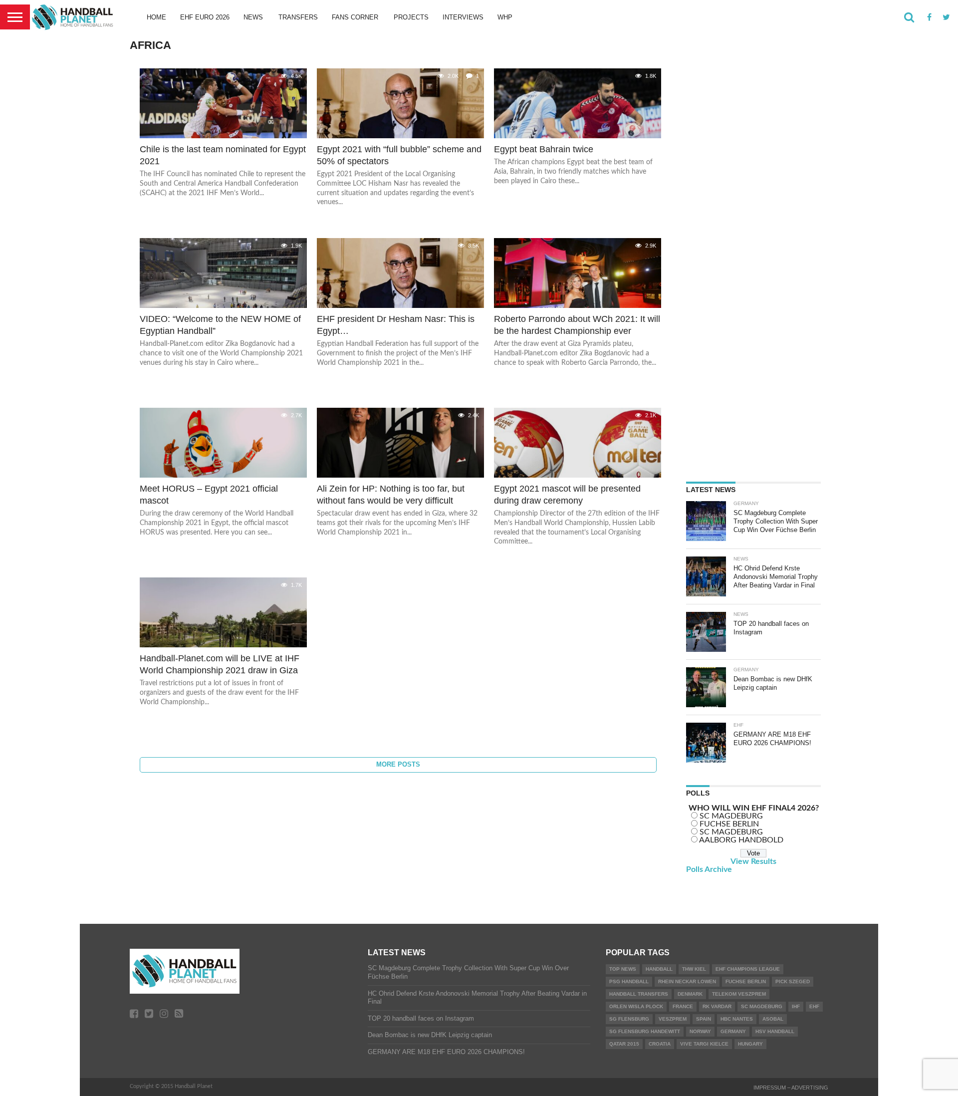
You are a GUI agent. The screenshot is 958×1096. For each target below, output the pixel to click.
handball (659, 969)
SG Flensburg (629, 1019)
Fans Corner (355, 17)
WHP (504, 17)
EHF (814, 1006)
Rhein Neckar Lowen (687, 981)
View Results (753, 861)
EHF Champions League (748, 969)
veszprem (673, 1019)
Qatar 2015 (624, 1044)
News (253, 17)
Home (156, 17)
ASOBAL (772, 1019)
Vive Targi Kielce (704, 1044)
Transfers (298, 17)
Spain (703, 1019)
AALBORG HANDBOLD (741, 840)
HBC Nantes (736, 1019)
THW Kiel (694, 969)
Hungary (750, 1044)
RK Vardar (717, 1006)
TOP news (622, 969)
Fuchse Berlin (745, 981)
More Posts (398, 764)
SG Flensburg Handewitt (644, 1031)
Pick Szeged (792, 981)
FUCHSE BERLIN (729, 824)
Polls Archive (709, 869)
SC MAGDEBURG (731, 816)
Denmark (690, 994)
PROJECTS (411, 17)
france (683, 1006)
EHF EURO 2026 (205, 17)
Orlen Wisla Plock (636, 1006)
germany (733, 1031)
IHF (796, 1006)
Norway (700, 1031)
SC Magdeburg (761, 1006)
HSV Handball (774, 1031)
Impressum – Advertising (790, 1088)
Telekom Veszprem (739, 994)
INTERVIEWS (463, 17)
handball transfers (638, 994)
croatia (660, 1044)
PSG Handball (629, 981)
